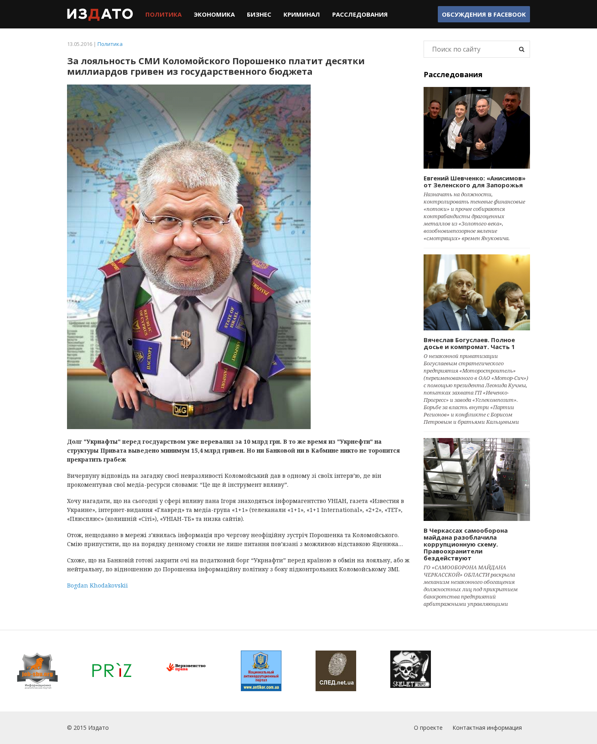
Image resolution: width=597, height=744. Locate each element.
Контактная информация (487, 727)
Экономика (214, 14)
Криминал (301, 14)
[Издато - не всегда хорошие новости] (100, 14)
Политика (163, 14)
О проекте (428, 727)
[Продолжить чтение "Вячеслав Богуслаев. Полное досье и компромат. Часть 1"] (477, 292)
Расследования (360, 14)
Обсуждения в (484, 14)
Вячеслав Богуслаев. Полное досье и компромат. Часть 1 (469, 343)
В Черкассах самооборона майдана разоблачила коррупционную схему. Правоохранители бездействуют (466, 544)
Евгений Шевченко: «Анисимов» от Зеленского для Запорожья (475, 181)
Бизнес (259, 14)
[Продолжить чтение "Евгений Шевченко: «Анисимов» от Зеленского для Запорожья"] (477, 128)
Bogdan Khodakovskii (97, 585)
